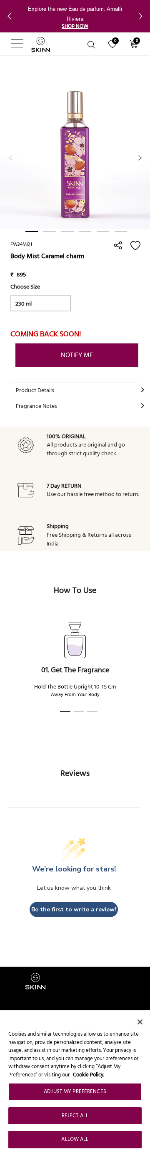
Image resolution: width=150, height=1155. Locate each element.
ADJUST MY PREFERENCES (75, 1091)
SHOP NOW (75, 26)
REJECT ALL (75, 1115)
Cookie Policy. (88, 1074)
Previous (4, 154)
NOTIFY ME (77, 355)
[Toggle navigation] (9, 44)
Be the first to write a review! (73, 909)
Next (133, 154)
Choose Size (25, 286)
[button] (14, 16)
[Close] (140, 1022)
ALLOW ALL (74, 1139)
